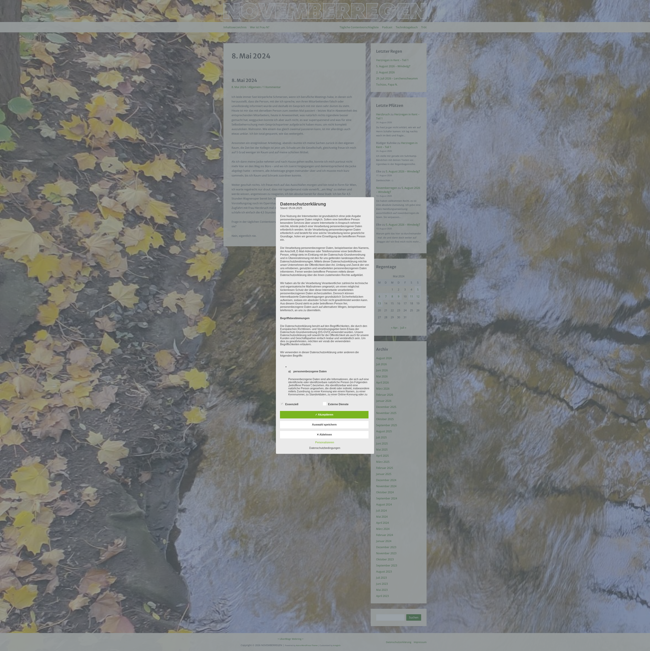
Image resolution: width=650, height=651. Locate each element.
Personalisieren (324, 442)
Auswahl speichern (324, 424)
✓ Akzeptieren (324, 414)
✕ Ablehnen (324, 434)
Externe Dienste (338, 404)
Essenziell (291, 404)
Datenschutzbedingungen (324, 448)
